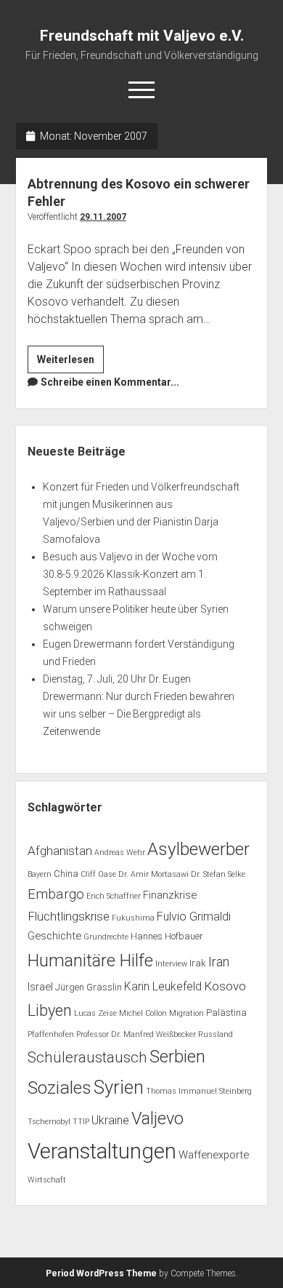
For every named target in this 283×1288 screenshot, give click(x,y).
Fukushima (133, 918)
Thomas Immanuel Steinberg (199, 1091)
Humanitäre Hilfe (90, 960)
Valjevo (157, 1118)
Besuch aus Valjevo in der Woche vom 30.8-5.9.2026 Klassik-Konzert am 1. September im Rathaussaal (130, 574)
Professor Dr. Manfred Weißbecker (136, 1034)
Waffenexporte (214, 1154)
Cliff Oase (98, 874)
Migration (186, 1013)
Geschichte (54, 935)
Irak (197, 963)
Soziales (59, 1087)
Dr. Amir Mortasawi (153, 874)
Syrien (119, 1087)
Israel (40, 986)
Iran (218, 961)
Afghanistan (60, 850)
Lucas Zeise (95, 1013)
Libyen (50, 1010)
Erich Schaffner (113, 896)
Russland (215, 1034)
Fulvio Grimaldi (194, 916)
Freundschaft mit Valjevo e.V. (142, 35)
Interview (171, 964)
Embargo (56, 894)
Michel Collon (143, 1013)
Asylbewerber (198, 848)
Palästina (226, 1012)
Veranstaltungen (102, 1151)
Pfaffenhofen (51, 1034)
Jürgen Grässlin (88, 987)
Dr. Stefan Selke (218, 874)
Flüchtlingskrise (69, 916)
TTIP (81, 1121)
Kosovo (225, 986)
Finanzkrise (170, 895)
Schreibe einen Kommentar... (110, 382)
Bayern (40, 874)
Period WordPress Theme (101, 1273)
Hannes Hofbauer (167, 936)
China (66, 873)
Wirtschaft (47, 1180)
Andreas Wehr (119, 852)
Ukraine (110, 1120)
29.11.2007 (103, 217)
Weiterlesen (70, 363)
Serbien (177, 1056)
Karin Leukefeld (163, 986)
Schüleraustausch (87, 1057)
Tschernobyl (49, 1121)
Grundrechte (105, 937)
